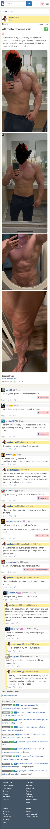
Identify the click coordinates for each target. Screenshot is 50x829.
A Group (6, 820)
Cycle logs (29, 797)
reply (3, 400)
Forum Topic (7, 817)
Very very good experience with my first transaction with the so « (23, 713)
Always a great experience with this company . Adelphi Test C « (23, 735)
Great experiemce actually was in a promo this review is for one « (23, 706)
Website (6, 811)
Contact (6, 800)
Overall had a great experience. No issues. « (25, 743)
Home (5, 11)
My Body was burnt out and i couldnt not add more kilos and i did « (24, 772)
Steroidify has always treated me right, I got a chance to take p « (25, 721)
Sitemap (29, 811)
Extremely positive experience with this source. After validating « (23, 728)
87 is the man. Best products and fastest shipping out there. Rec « (22, 757)
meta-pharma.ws (9, 379)
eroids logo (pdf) (32, 814)
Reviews (29, 785)
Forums (28, 791)
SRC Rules (7, 788)
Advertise (6, 797)
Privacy (6, 794)
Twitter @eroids (32, 817)
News (28, 802)
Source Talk (30, 788)
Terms (5, 791)
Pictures (29, 794)
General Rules (8, 785)
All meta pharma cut (9, 695)
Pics (11, 11)
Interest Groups (31, 800)
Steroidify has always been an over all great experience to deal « (23, 750)
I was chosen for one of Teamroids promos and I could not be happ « (25, 765)
